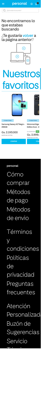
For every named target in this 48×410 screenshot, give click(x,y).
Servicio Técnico (17, 346)
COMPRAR (13, 141)
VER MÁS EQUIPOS (44, 79)
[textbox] (20, 10)
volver (28, 36)
